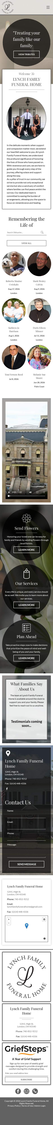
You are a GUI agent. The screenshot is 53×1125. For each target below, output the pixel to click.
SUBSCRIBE (26, 1079)
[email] (26, 1091)
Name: (10, 810)
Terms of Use (27, 1106)
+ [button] (9, 919)
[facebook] (7, 789)
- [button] (9, 923)
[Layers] (44, 919)
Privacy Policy (14, 1106)
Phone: (10, 833)
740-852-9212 (19, 778)
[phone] (35, 1091)
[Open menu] (48, 7)
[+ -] (26, 929)
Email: (10, 822)
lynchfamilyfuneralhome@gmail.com (24, 906)
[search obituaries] (43, 232)
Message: (11, 844)
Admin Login (40, 1106)
